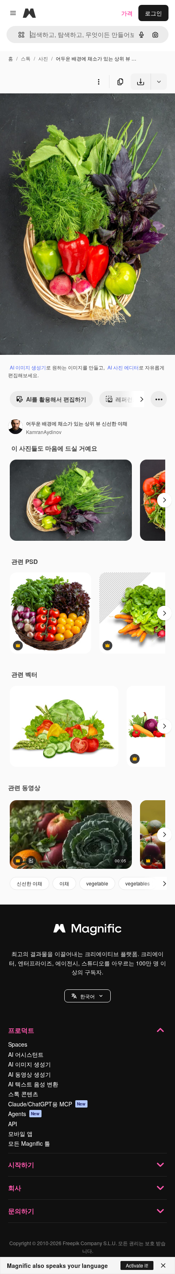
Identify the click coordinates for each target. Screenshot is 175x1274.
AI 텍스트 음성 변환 (33, 1084)
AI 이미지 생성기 (28, 367)
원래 (47, 108)
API (12, 1124)
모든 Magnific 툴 (29, 1143)
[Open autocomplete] (18, 35)
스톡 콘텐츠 (23, 1094)
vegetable (97, 883)
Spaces (17, 1044)
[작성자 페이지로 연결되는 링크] (15, 427)
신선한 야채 (29, 883)
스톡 (26, 58)
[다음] (141, 399)
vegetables (137, 883)
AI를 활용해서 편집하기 (56, 399)
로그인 (153, 13)
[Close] (163, 1265)
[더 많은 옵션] (98, 81)
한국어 (87, 996)
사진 (43, 58)
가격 (127, 13)
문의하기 (21, 1211)
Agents (24, 1114)
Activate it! (137, 1265)
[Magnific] (87, 930)
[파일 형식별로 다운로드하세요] (159, 81)
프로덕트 (21, 1030)
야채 (64, 883)
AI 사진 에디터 (123, 367)
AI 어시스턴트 (26, 1054)
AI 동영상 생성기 (29, 1074)
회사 (14, 1187)
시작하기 (21, 1164)
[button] (87, 995)
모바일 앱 (20, 1133)
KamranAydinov (43, 431)
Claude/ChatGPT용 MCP (47, 1104)
